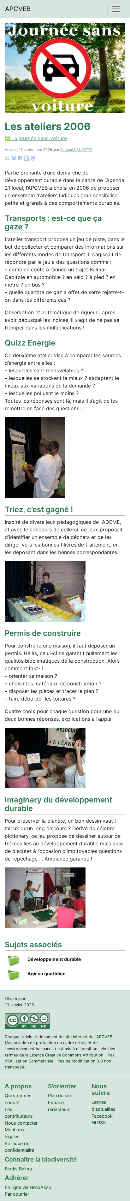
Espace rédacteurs (59, 1106)
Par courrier (17, 1194)
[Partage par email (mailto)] (7, 157)
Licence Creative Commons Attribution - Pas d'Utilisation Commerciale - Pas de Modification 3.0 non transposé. (60, 1061)
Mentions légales (14, 1133)
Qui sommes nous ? (18, 1099)
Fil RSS (99, 1122)
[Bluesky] (13, 157)
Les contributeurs (19, 1113)
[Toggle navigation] (116, 9)
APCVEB (18, 9)
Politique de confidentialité (19, 1147)
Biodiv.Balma (18, 1168)
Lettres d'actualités (103, 1105)
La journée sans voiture (38, 138)
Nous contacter (21, 1123)
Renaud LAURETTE (76, 149)
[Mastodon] (32, 157)
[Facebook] (20, 157)
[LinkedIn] (26, 157)
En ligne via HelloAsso (28, 1187)
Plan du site (60, 1095)
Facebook (102, 1116)
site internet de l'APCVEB (88, 1036)
